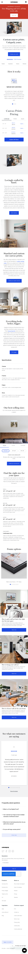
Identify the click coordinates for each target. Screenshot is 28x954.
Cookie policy (17, 925)
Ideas (3, 908)
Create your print (14, 54)
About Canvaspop (18, 887)
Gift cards (4, 900)
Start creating (14, 212)
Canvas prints (5, 883)
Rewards (16, 897)
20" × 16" (4, 128)
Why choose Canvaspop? (19, 883)
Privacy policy (17, 922)
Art (2, 897)
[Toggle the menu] (2, 2)
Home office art (5, 912)
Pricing (15, 894)
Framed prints (5, 887)
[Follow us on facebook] (6, 851)
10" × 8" (4, 123)
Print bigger (14, 352)
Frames (17, 63)
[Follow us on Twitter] (3, 851)
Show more (14, 835)
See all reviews (14, 791)
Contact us (16, 912)
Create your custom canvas (14, 280)
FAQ (15, 908)
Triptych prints (5, 894)
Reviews (15, 890)
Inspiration (10, 63)
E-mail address (6, 862)
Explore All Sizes (14, 139)
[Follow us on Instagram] (9, 851)
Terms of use (16, 919)
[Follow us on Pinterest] (13, 851)
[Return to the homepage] (14, 2)
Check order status (18, 915)
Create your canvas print (14, 463)
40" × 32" (4, 132)
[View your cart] (26, 2)
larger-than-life (11, 331)
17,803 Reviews (17, 59)
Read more (14, 629)
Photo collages (5, 890)
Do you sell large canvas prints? (11, 829)
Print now (14, 15)
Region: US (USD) (7, 942)
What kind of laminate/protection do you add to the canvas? (14, 822)
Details (3, 63)
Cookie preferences (18, 929)
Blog (3, 915)
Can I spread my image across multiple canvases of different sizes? (13, 815)
